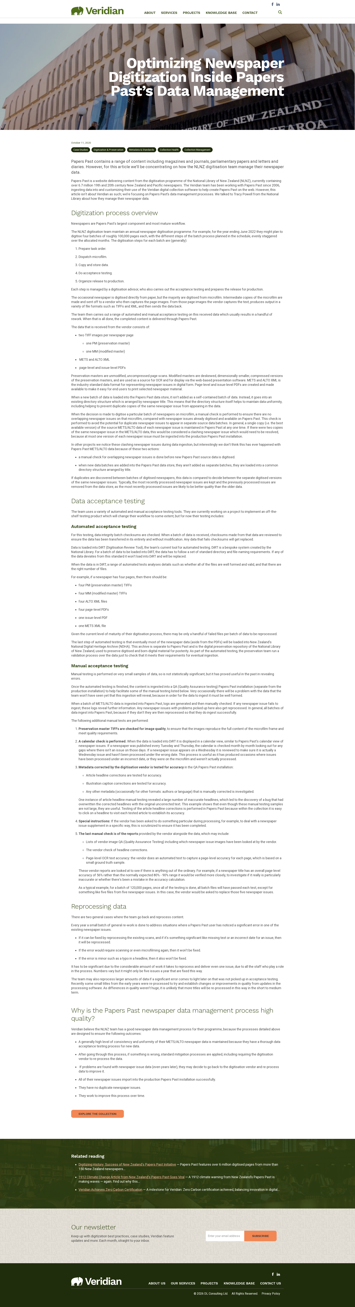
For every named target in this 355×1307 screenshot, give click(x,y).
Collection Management (197, 149)
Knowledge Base (221, 13)
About (149, 13)
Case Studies (80, 149)
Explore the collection (97, 1114)
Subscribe (260, 1236)
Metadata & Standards (141, 149)
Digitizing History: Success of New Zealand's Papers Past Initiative (127, 1164)
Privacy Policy (271, 1293)
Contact (250, 13)
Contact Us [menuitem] (270, 1283)
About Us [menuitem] (156, 1283)
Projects (191, 13)
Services (169, 13)
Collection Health (169, 149)
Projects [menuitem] (210, 1283)
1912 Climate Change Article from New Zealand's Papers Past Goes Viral (132, 1177)
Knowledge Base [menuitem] (239, 1283)
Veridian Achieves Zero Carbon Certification (110, 1190)
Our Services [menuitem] (183, 1283)
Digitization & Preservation (108, 149)
